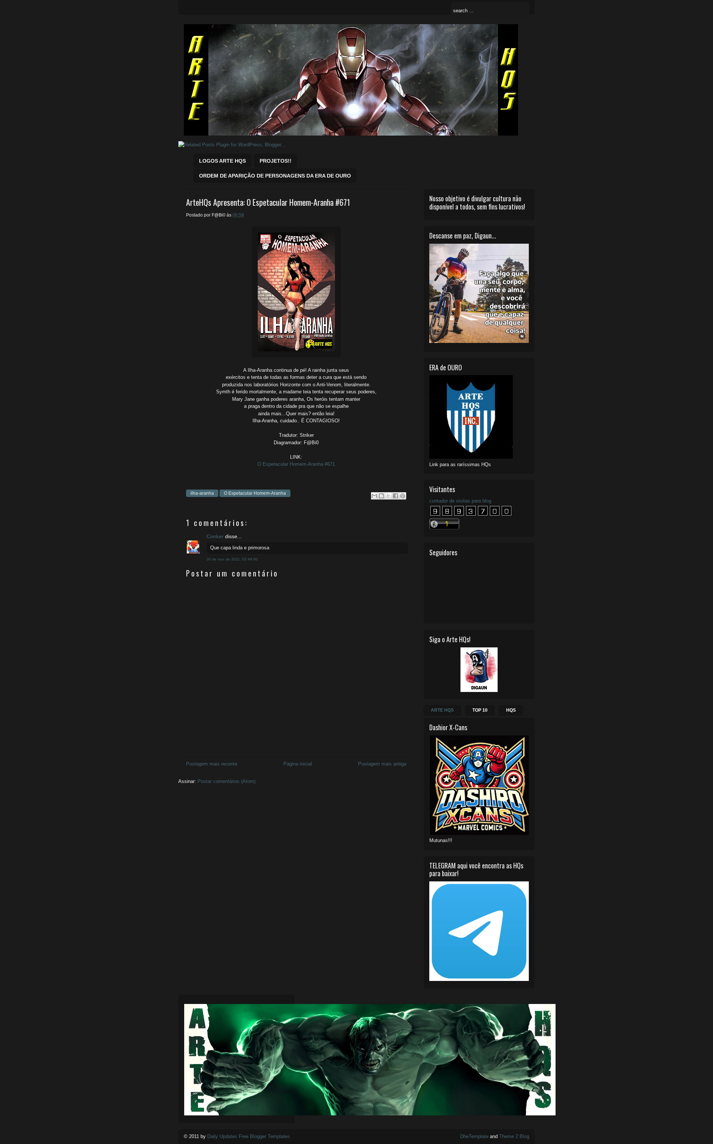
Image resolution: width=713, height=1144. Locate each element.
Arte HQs (442, 710)
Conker (215, 536)
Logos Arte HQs (222, 161)
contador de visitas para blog (460, 501)
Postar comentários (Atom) (226, 781)
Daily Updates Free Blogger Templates (248, 1136)
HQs (511, 710)
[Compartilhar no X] (388, 496)
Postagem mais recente (211, 764)
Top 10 (480, 710)
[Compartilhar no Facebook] (395, 496)
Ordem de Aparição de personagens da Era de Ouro (275, 176)
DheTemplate (474, 1136)
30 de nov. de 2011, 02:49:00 (232, 559)
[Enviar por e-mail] (374, 496)
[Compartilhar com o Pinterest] (402, 496)
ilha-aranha (202, 493)
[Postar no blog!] (381, 496)
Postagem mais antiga (382, 764)
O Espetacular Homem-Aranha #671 (296, 464)
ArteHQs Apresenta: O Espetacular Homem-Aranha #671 (268, 202)
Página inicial (297, 764)
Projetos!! (276, 161)
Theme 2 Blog (514, 1136)
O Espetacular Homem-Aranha (255, 493)
